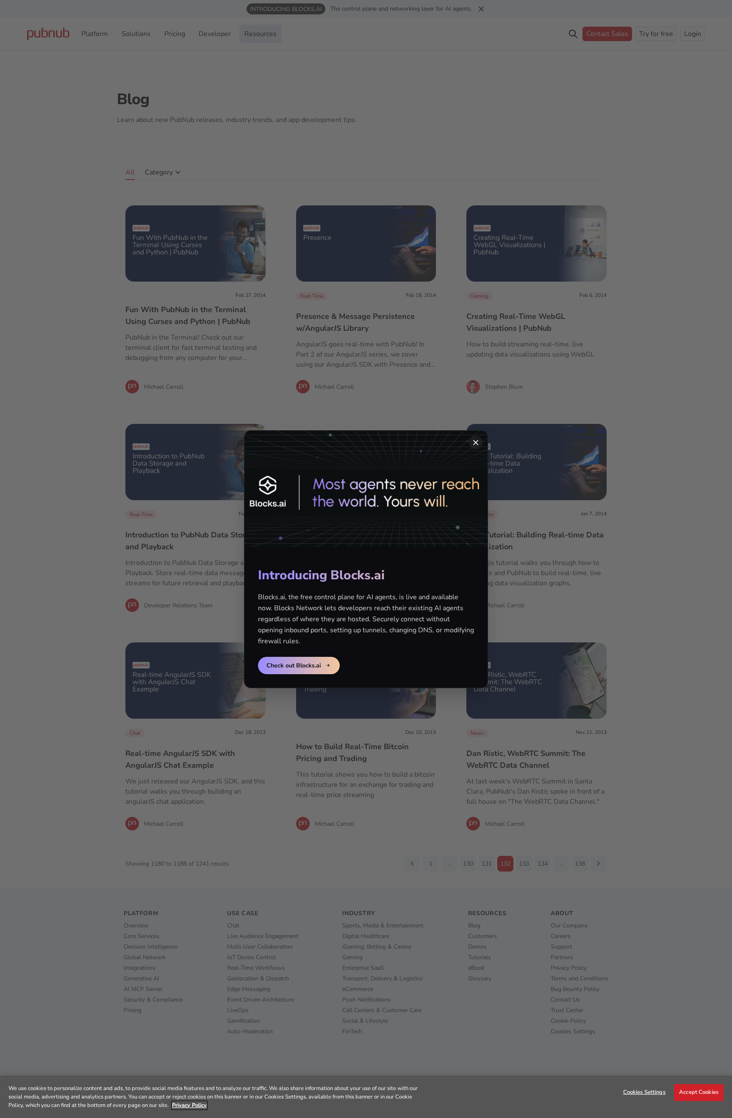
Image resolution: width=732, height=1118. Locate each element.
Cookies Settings (644, 1092)
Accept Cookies (698, 1092)
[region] (366, 1097)
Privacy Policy (189, 1105)
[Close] (475, 442)
